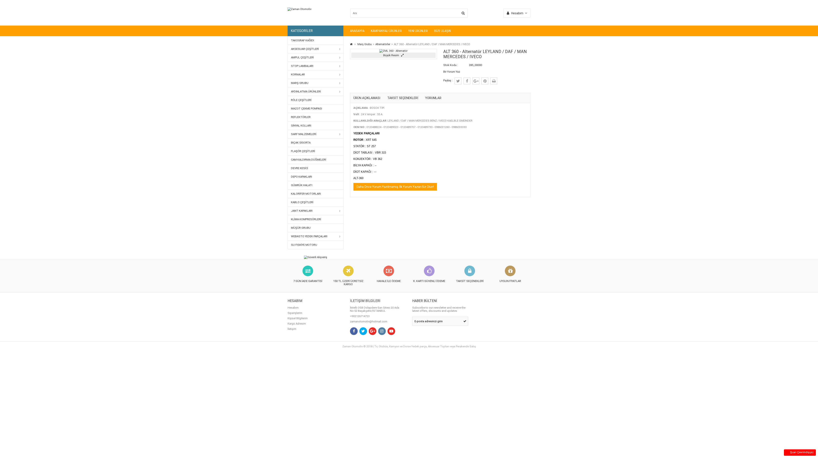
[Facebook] (354, 331)
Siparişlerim (295, 313)
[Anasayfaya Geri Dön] (351, 44)
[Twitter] (363, 331)
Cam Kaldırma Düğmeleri (308, 159)
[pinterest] (484, 81)
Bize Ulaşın (442, 31)
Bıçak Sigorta (301, 142)
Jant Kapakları (302, 210)
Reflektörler (301, 117)
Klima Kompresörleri (306, 219)
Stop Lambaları (302, 66)
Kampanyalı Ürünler (386, 31)
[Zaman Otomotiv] (299, 9)
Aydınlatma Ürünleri (306, 91)
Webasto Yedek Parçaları (309, 236)
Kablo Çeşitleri (302, 202)
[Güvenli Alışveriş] (316, 257)
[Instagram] (382, 331)
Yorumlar (433, 98)
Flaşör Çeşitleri (303, 151)
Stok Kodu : (450, 65)
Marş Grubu (299, 83)
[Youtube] (391, 331)
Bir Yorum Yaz (451, 71)
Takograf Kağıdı (302, 40)
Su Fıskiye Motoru (304, 244)
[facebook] (467, 81)
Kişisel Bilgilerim (298, 318)
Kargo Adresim (297, 323)
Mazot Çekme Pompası (306, 108)
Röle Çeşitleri (301, 100)
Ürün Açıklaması (366, 98)
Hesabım (293, 307)
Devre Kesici (299, 168)
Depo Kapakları (301, 176)
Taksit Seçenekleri (402, 98)
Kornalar (298, 74)
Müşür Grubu (301, 227)
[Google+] (372, 331)
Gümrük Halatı (301, 185)
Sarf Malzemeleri (303, 134)
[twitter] (458, 81)
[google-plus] (475, 81)
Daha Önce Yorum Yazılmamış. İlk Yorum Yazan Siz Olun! (395, 186)
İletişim (292, 329)
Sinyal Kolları (301, 125)
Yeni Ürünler (418, 31)
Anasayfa (357, 31)
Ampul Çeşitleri (302, 57)
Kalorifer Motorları (306, 193)
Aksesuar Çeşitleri (305, 48)
